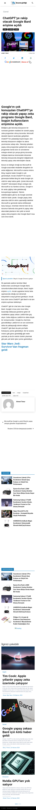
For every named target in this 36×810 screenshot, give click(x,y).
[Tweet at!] (14, 58)
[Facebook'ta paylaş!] (5, 58)
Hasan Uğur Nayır (7, 695)
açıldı (9, 291)
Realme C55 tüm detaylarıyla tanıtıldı (20, 428)
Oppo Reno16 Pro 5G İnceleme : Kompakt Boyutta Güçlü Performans (23, 513)
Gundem (10, 29)
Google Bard (25, 392)
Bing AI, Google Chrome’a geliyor (18, 278)
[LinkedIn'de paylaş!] (22, 58)
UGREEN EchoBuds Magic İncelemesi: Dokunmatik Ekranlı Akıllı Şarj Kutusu (22, 523)
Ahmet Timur (4, 53)
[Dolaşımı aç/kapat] (5, 3)
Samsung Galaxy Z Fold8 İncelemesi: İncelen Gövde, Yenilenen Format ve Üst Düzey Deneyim (22, 503)
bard (14, 392)
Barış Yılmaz (6, 747)
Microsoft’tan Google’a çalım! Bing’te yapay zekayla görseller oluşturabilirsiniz (18, 422)
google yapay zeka (6, 395)
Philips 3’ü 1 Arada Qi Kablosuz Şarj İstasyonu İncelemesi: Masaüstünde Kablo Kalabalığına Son (22, 620)
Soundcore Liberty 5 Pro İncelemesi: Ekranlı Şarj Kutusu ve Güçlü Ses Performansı (21, 481)
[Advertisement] (18, 86)
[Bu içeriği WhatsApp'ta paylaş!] (31, 58)
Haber (16, 29)
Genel (5, 12)
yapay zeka (15, 395)
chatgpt (18, 392)
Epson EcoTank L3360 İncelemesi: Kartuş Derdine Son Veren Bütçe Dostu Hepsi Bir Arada (23, 492)
